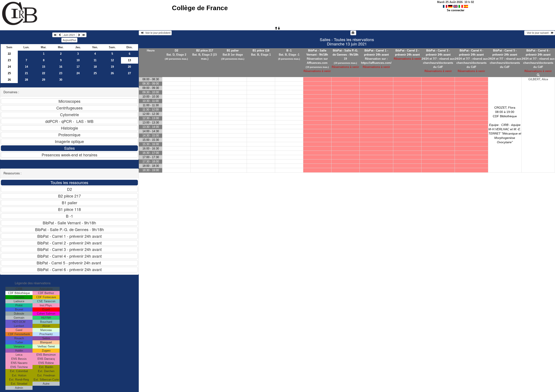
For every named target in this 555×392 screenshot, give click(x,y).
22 (9, 53)
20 (129, 66)
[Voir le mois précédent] (59, 34)
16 (60, 66)
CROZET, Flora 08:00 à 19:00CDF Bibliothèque (504, 125)
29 (43, 79)
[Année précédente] (54, 34)
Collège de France (200, 7)
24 (9, 66)
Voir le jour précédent (156, 32)
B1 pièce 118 (261, 50)
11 (95, 60)
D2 (176, 50)
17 (78, 66)
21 (26, 73)
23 (9, 60)
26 (112, 73)
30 (60, 79)
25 (9, 73)
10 (78, 60)
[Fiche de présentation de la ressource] (538, 75)
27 (129, 73)
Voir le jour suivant (538, 32)
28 (26, 79)
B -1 (289, 50)
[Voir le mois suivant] (79, 34)
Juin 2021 (69, 35)
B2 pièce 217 (204, 50)
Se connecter (455, 10)
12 (112, 60)
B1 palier (233, 50)
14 (26, 66)
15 (43, 66)
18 (95, 66)
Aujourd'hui (69, 40)
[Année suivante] (84, 34)
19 (112, 66)
